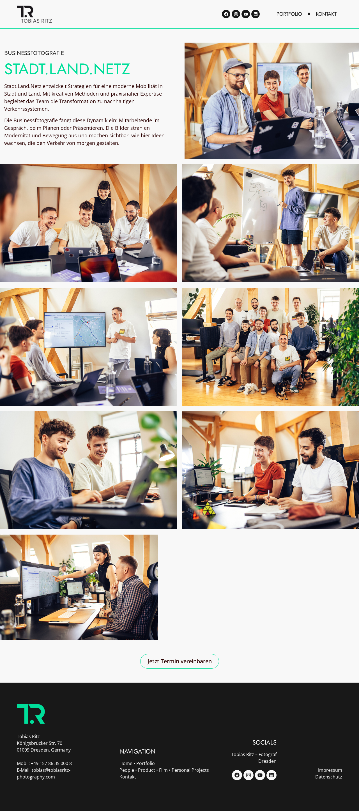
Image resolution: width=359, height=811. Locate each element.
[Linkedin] (255, 14)
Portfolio (145, 763)
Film (163, 770)
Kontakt (127, 777)
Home (125, 763)
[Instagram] (236, 14)
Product (146, 770)
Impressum (330, 770)
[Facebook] (226, 14)
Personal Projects (190, 770)
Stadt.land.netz (67, 69)
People (126, 770)
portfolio (289, 14)
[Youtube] (245, 14)
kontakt (326, 14)
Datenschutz (328, 777)
